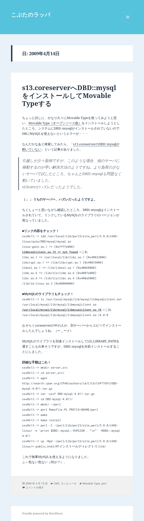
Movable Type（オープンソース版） (55, 123)
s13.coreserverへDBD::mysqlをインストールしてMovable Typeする (69, 95)
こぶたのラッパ (30, 14)
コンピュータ (68, 483)
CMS (56, 483)
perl (103, 483)
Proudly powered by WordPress (42, 513)
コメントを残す (35, 487)
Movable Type (91, 483)
